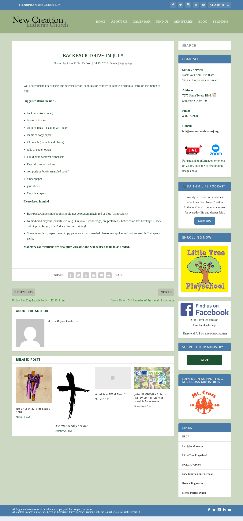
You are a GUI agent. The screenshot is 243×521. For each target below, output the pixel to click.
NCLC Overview (191, 464)
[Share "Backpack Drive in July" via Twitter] (78, 275)
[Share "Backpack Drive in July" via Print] (109, 275)
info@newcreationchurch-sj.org (200, 131)
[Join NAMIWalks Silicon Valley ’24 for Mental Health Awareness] (152, 378)
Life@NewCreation (216, 333)
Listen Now (204, 220)
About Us (119, 21)
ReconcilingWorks (192, 483)
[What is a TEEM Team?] (113, 378)
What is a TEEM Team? (110, 394)
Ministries (183, 21)
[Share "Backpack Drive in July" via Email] (101, 275)
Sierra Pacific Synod (194, 492)
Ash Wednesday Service (71, 426)
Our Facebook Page (204, 325)
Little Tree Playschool (194, 455)
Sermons (220, 21)
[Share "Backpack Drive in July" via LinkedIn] (93, 275)
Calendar (142, 21)
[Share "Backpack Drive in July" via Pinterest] (86, 275)
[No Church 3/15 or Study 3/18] (34, 385)
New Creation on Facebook (197, 474)
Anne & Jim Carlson (79, 63)
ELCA (185, 436)
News (113, 63)
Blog (202, 21)
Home (101, 21)
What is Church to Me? (47, 4)
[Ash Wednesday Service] (73, 394)
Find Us (162, 21)
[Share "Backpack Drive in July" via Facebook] (71, 275)
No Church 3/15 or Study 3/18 (33, 410)
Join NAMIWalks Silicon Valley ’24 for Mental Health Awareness (150, 397)
